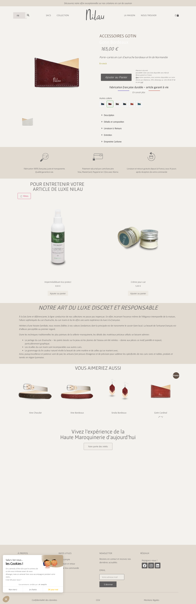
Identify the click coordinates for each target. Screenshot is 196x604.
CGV (98, 600)
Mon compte (64, 559)
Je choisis (33, 589)
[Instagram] (151, 565)
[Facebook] (145, 565)
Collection (63, 15)
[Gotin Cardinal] (132, 104)
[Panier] (177, 15)
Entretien (108, 135)
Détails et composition (114, 121)
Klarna (166, 73)
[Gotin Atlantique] (102, 104)
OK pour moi (53, 589)
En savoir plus (138, 92)
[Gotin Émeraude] (139, 104)
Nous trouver (148, 15)
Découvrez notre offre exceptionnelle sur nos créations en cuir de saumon (98, 3)
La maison (129, 15)
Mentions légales (151, 600)
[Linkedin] (157, 565)
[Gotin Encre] (124, 104)
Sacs (48, 15)
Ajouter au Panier (116, 77)
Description (109, 115)
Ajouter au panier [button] (58, 293)
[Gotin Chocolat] (117, 104)
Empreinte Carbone (113, 141)
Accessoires (111, 35)
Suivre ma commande (69, 568)
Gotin (130, 35)
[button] (139, 92)
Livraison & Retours (113, 128)
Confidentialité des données (44, 600)
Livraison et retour (67, 563)
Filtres (25, 196)
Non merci (13, 589)
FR (18, 15)
